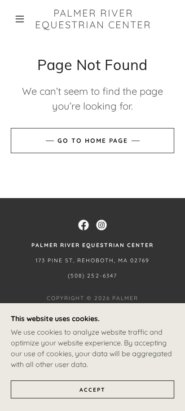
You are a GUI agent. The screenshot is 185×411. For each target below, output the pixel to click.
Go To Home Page (92, 141)
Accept (92, 389)
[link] (93, 19)
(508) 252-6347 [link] (92, 275)
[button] (20, 19)
